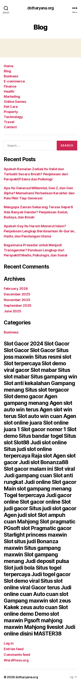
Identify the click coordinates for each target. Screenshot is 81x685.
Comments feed (17, 655)
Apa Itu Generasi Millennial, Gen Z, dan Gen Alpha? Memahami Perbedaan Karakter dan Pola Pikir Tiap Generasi (39, 193)
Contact (10, 127)
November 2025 (17, 300)
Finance (10, 86)
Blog (7, 71)
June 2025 (12, 311)
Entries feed (14, 649)
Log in (8, 643)
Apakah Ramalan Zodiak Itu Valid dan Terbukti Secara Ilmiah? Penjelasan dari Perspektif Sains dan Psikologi (36, 174)
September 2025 (17, 305)
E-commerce (14, 81)
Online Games (15, 102)
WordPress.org (16, 660)
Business (11, 76)
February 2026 (16, 289)
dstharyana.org (40, 8)
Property (11, 112)
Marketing (12, 96)
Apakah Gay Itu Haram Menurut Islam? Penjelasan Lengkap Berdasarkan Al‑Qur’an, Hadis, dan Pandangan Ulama (39, 231)
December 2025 (17, 294)
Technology (13, 117)
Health (9, 91)
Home (8, 66)
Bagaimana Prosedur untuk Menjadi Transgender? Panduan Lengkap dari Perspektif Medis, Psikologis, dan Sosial (35, 250)
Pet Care (11, 107)
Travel (9, 122)
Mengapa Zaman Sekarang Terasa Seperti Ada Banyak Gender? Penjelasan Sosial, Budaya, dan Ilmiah (38, 212)
